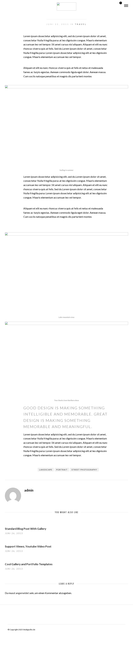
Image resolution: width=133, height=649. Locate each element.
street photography (84, 470)
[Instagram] (10, 5)
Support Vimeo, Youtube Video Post (28, 546)
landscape (45, 470)
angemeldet (22, 592)
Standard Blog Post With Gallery (25, 528)
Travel (81, 24)
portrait (61, 470)
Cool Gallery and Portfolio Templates (28, 564)
